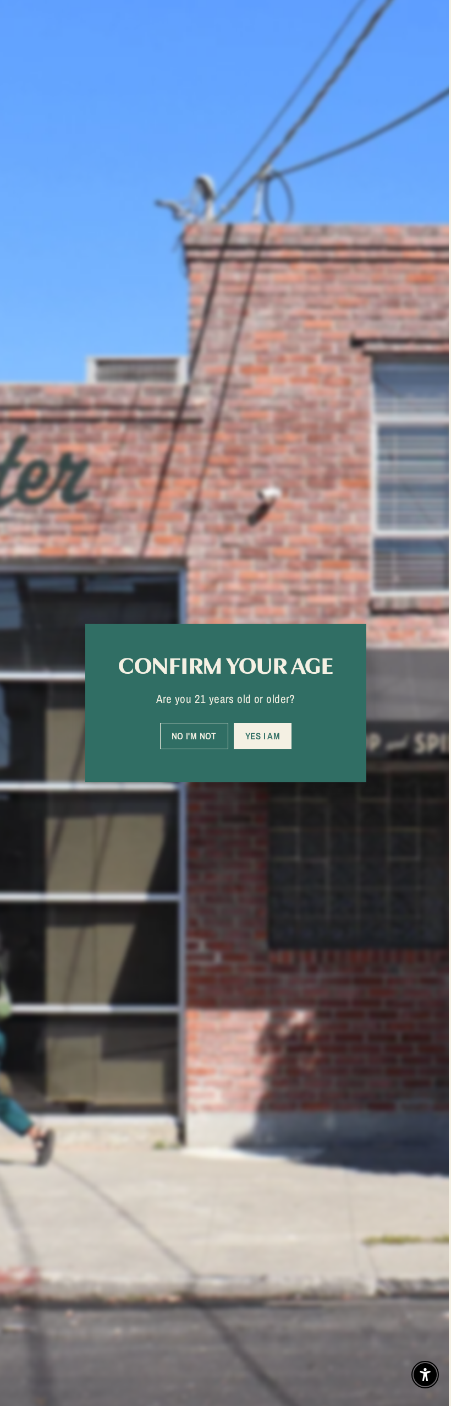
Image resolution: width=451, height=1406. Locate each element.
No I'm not (189, 735)
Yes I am (258, 735)
